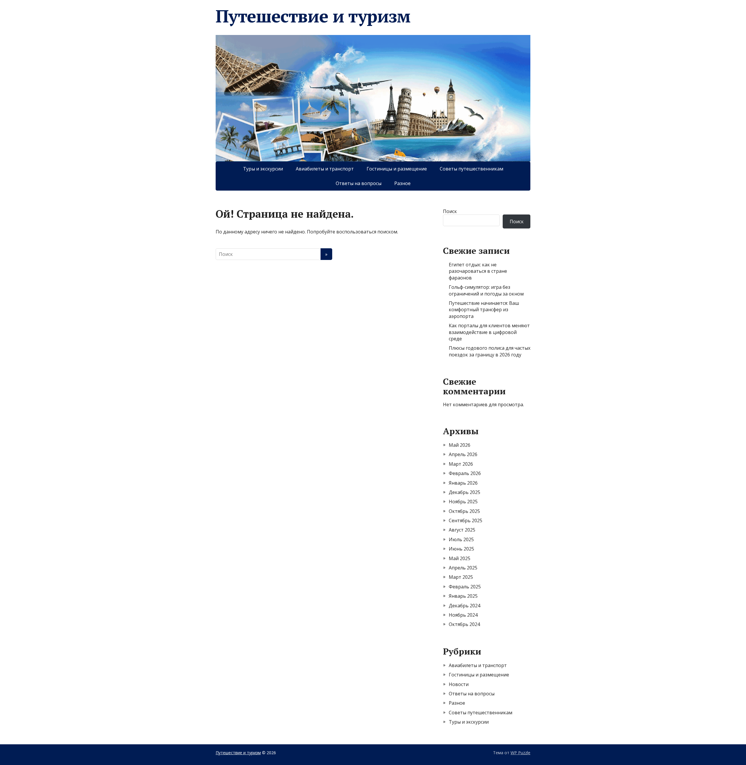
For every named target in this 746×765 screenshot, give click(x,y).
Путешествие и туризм (313, 16)
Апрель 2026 (463, 454)
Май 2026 (459, 445)
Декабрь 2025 (464, 492)
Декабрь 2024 (464, 605)
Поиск (450, 211)
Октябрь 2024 (464, 624)
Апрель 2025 (463, 567)
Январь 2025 (463, 596)
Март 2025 (461, 577)
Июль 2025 (461, 539)
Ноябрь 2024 (463, 615)
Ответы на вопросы (358, 183)
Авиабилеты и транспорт (325, 169)
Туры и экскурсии (263, 169)
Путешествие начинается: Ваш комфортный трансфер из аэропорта (484, 309)
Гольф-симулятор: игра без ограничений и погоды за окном (486, 290)
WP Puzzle (520, 752)
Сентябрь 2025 (465, 520)
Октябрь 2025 (464, 511)
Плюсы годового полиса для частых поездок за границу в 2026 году (489, 351)
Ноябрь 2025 (463, 501)
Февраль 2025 (465, 586)
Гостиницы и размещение (397, 169)
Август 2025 (462, 530)
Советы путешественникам (471, 169)
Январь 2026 (463, 483)
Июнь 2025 (461, 549)
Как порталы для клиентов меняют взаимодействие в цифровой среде (489, 332)
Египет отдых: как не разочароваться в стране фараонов (478, 271)
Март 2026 (461, 464)
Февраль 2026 (465, 473)
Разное (402, 183)
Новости (459, 684)
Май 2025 (459, 558)
